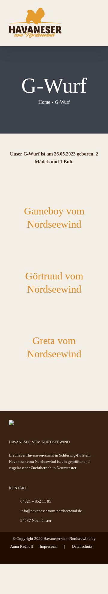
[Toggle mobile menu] (96, 17)
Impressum (48, 546)
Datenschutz (82, 546)
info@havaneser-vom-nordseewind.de (51, 511)
